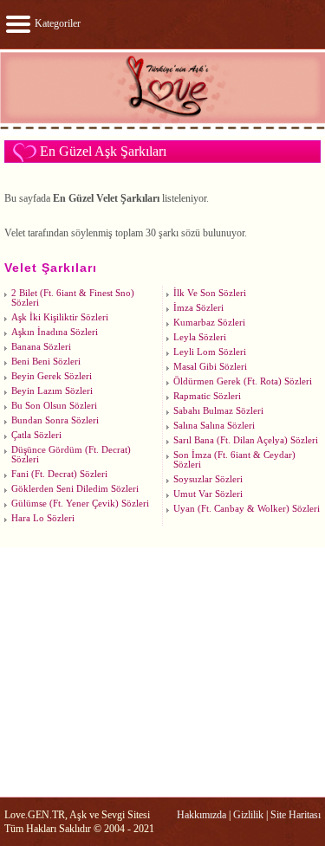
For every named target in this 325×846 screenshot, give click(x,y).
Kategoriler (56, 23)
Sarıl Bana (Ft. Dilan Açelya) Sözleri (245, 440)
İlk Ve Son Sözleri (209, 293)
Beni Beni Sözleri (46, 361)
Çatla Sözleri (36, 435)
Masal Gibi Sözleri (210, 366)
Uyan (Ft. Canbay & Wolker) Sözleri (246, 508)
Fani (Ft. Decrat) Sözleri (59, 474)
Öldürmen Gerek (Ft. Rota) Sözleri (242, 381)
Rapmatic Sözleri (207, 396)
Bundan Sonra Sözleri (55, 420)
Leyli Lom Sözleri (209, 352)
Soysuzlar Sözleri (208, 479)
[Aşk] (162, 128)
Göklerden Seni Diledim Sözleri (75, 489)
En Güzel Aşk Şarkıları (103, 151)
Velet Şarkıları (50, 267)
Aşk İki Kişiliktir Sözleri (59, 317)
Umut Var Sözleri (208, 494)
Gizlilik (248, 815)
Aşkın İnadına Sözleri (54, 332)
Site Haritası (295, 815)
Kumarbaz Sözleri (209, 322)
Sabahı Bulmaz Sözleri (218, 411)
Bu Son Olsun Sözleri (54, 405)
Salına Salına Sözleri (214, 425)
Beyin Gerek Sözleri (51, 376)
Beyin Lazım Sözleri (52, 391)
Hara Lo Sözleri (43, 518)
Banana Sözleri (41, 347)
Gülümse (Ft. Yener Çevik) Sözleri (80, 503)
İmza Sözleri (198, 308)
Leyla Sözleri (199, 337)
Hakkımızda (201, 815)
